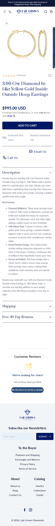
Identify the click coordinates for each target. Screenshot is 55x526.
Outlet (39, 495)
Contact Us (15, 495)
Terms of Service (27, 468)
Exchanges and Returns (27, 459)
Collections (40, 490)
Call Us (13, 157)
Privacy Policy (27, 464)
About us (15, 485)
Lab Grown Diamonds (32, 520)
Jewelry (40, 485)
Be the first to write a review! (27, 389)
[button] (4, 11)
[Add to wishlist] (50, 76)
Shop (15, 490)
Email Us (40, 151)
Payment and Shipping (28, 455)
